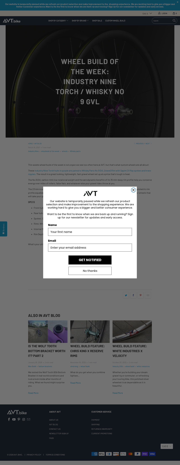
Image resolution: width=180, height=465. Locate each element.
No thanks (90, 271)
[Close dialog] (133, 190)
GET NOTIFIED (90, 260)
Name (52, 225)
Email (52, 241)
